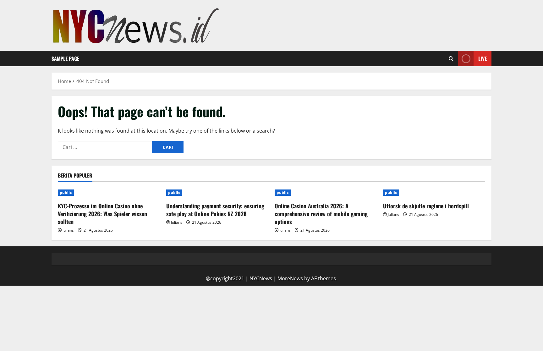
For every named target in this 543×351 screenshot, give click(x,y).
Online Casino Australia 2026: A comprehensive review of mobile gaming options (321, 214)
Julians (68, 230)
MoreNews (290, 278)
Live (482, 58)
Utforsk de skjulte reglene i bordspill (426, 206)
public (66, 192)
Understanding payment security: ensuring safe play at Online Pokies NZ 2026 (215, 210)
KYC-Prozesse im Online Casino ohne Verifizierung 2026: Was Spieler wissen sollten (102, 214)
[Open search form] (451, 59)
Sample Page (65, 58)
